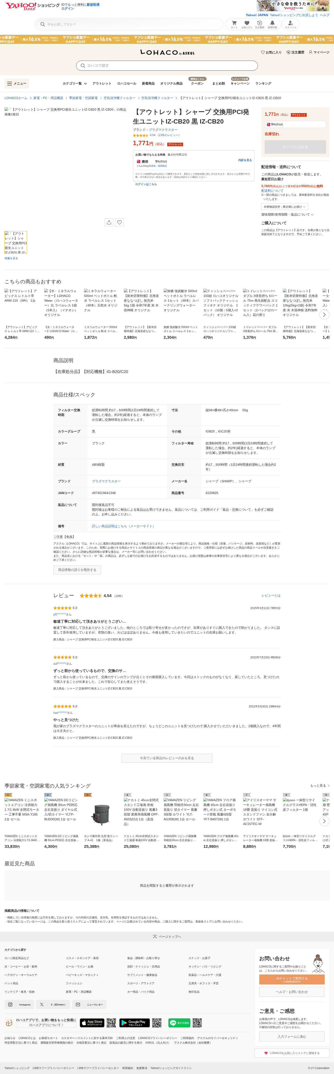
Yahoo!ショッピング (17, 1068)
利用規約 (127, 1068)
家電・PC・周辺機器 (48, 98)
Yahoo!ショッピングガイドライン (171, 1068)
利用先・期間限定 (158, 166)
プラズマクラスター (106, 481)
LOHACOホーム (16, 98)
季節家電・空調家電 (83, 98)
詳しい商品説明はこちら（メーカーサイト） (124, 526)
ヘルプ (324, 15)
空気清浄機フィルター (119, 98)
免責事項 (141, 1068)
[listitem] (35, 958)
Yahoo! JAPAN (257, 15)
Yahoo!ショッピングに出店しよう (294, 15)
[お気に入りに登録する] (119, 222)
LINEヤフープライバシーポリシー (53, 1068)
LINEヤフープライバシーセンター (98, 1068)
